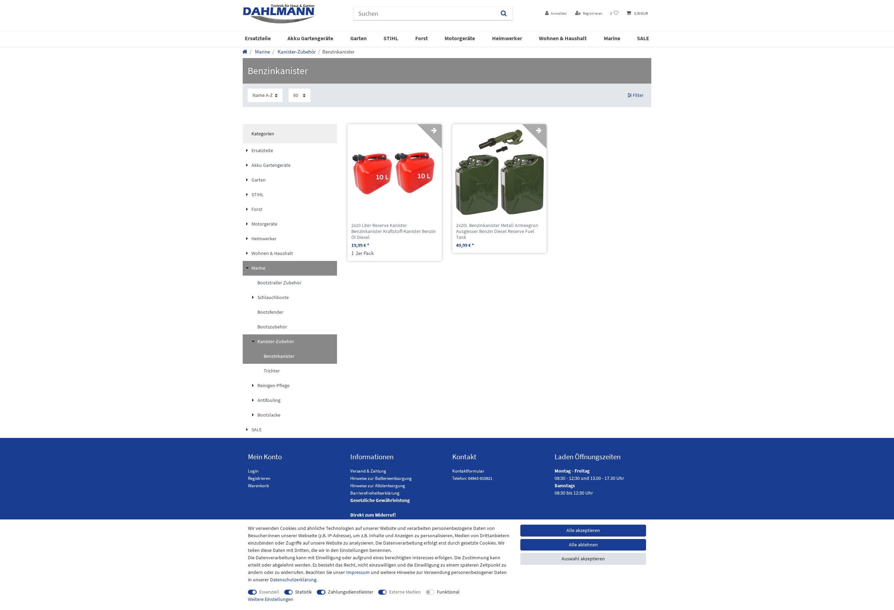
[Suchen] (504, 13)
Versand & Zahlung (368, 471)
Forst (421, 38)
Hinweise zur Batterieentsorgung (381, 478)
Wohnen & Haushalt (563, 38)
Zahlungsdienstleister (350, 592)
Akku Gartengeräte (310, 38)
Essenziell (269, 592)
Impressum (358, 572)
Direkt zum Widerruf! (373, 515)
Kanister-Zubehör (296, 51)
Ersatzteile (258, 38)
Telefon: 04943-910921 (472, 478)
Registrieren (259, 478)
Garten (358, 38)
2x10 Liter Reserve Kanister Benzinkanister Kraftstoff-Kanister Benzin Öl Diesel (393, 231)
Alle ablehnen (583, 544)
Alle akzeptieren (583, 530)
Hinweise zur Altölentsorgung (377, 485)
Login (253, 471)
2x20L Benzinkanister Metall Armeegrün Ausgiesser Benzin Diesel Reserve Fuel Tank (497, 231)
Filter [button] (638, 95)
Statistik (303, 592)
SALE (643, 38)
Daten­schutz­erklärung (293, 579)
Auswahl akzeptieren (583, 558)
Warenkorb (258, 485)
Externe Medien (405, 592)
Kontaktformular (468, 471)
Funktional (448, 592)
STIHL (390, 38)
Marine (612, 38)
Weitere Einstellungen (270, 599)
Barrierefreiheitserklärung (375, 493)
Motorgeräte (460, 38)
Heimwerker (507, 38)
